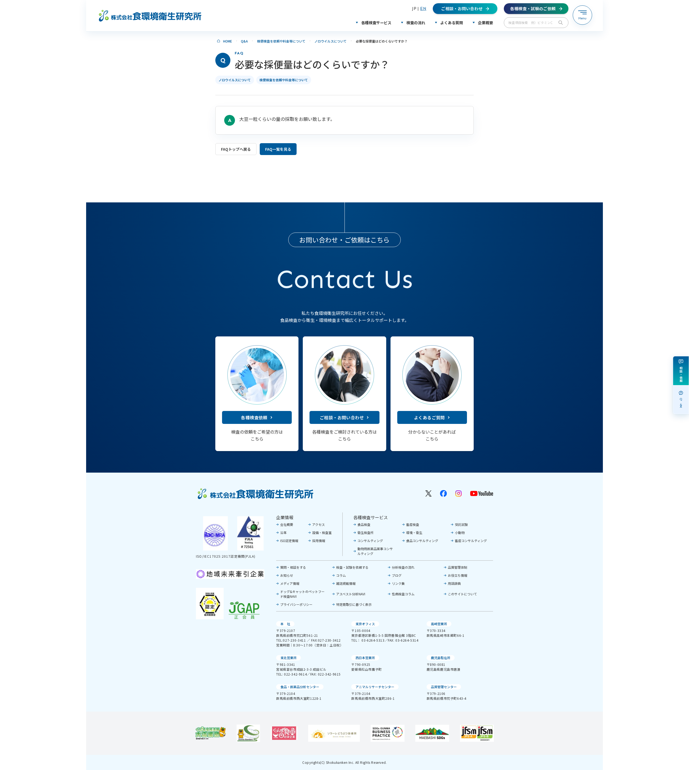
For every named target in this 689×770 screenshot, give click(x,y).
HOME (227, 41)
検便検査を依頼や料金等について (281, 41)
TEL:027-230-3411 (291, 640)
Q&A (244, 41)
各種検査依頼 (254, 417)
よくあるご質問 (429, 417)
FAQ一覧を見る (278, 149)
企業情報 (284, 517)
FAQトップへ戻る (236, 149)
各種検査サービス (370, 517)
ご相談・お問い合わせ (342, 417)
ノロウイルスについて (330, 41)
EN (423, 8)
